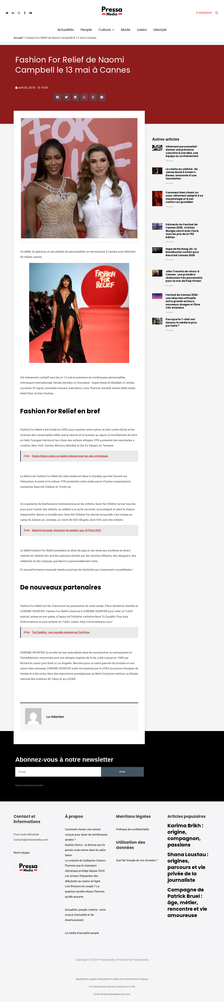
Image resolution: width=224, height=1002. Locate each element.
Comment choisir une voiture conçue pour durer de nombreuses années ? (86, 834)
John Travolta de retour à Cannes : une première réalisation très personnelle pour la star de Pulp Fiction (184, 276)
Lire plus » (170, 161)
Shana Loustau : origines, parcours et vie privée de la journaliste (187, 867)
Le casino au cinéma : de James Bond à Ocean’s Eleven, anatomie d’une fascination (182, 173)
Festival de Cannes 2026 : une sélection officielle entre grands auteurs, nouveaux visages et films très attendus (183, 301)
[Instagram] (19, 13)
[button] (204, 13)
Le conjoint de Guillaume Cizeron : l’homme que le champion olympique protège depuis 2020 (86, 865)
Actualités (66, 29)
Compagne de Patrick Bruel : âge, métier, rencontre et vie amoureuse (187, 902)
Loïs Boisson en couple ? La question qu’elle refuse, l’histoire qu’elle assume (84, 891)
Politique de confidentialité (132, 829)
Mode (125, 29)
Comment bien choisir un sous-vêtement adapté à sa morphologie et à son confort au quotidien (184, 197)
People (86, 29)
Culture (105, 29)
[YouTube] (30, 13)
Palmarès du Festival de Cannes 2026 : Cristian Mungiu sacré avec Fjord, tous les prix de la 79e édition (182, 231)
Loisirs (142, 29)
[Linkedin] (13, 13)
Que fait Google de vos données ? (137, 860)
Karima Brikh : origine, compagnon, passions (185, 835)
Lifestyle (160, 29)
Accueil (18, 37)
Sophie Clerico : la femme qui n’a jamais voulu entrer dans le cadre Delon (85, 850)
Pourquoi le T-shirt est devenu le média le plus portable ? (181, 322)
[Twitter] (7, 13)
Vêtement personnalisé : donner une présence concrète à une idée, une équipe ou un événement (182, 151)
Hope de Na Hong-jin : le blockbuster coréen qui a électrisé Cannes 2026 (182, 252)
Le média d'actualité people (82, 933)
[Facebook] (24, 13)
